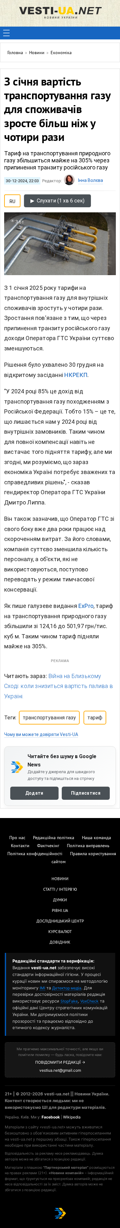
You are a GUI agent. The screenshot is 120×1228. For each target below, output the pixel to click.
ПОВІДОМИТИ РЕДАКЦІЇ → (60, 1062)
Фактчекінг (48, 846)
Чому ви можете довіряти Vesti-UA (41, 734)
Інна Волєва (90, 180)
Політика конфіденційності (34, 854)
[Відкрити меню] (6, 33)
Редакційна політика (53, 838)
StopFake (69, 1001)
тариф (94, 718)
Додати (34, 793)
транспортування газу (49, 718)
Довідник (60, 942)
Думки (60, 900)
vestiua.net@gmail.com (60, 1070)
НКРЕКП (75, 375)
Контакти (20, 846)
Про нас (17, 838)
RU (12, 200)
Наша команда (96, 838)
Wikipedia (72, 1117)
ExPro (85, 605)
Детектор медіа (66, 988)
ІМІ (42, 988)
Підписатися (85, 793)
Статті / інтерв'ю (60, 889)
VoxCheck (89, 1001)
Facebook (51, 1117)
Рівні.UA (60, 910)
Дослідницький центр (60, 921)
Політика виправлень (88, 846)
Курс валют (60, 932)
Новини (60, 879)
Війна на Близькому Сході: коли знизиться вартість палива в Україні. (58, 686)
